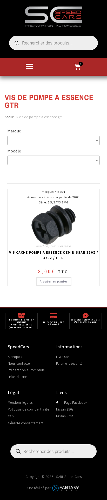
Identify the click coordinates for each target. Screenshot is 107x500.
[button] (29, 66)
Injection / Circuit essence (53, 246)
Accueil (10, 116)
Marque (14, 131)
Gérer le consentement (25, 423)
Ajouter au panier (54, 281)
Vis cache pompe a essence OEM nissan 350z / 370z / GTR (53, 255)
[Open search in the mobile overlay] (53, 43)
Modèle (14, 151)
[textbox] (54, 140)
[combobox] (53, 140)
